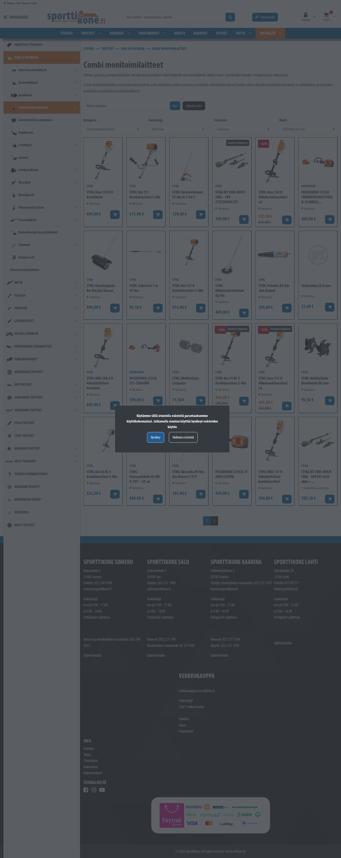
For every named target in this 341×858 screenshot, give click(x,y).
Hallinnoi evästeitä (183, 437)
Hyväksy (156, 437)
